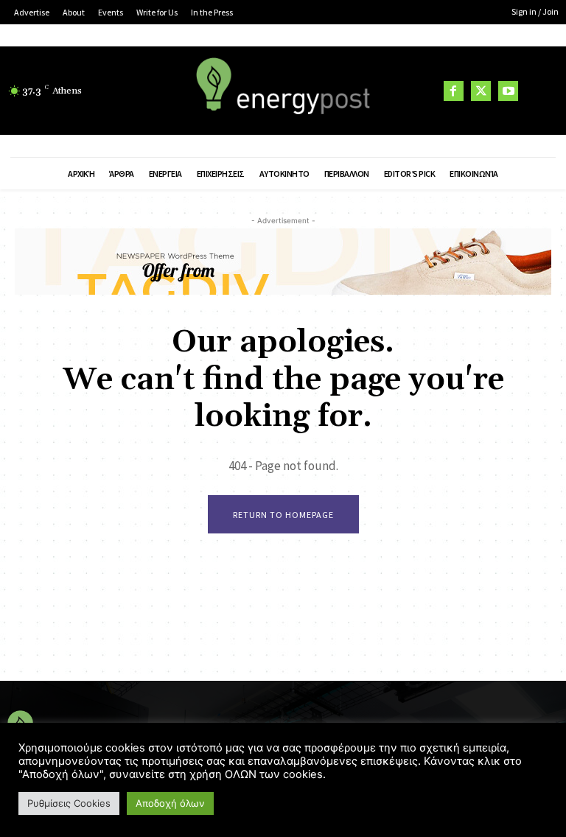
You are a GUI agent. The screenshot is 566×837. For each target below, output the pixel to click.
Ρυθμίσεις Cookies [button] (69, 803)
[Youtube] (508, 91)
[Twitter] (481, 91)
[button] (540, 91)
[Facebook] (454, 91)
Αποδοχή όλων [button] (170, 803)
